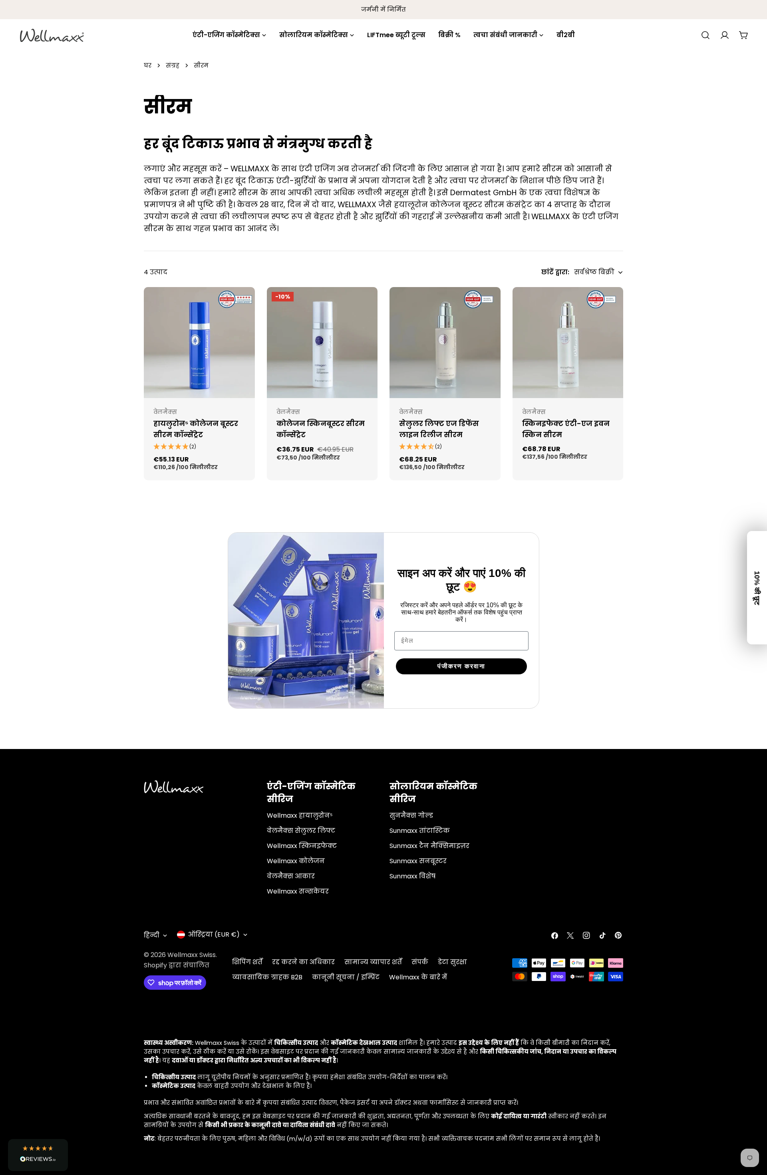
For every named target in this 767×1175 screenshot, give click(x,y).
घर (147, 65)
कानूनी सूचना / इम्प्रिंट (346, 977)
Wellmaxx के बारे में (418, 977)
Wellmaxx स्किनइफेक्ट (302, 845)
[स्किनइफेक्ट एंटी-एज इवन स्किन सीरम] (568, 342)
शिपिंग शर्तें (247, 962)
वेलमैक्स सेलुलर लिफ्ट (301, 830)
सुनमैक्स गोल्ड (411, 815)
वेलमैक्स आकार (291, 876)
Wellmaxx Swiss (191, 954)
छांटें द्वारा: (555, 272)
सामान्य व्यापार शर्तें (373, 962)
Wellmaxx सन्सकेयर (298, 891)
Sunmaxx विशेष (412, 876)
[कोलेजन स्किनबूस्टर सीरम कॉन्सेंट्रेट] (322, 342)
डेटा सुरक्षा (452, 962)
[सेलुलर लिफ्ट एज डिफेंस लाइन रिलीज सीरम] (445, 342)
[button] (38, 1155)
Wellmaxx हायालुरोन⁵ (300, 815)
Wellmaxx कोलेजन (296, 861)
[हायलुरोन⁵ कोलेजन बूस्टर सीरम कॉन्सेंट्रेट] (199, 342)
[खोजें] (705, 35)
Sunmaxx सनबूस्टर (418, 861)
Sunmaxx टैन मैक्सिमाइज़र (429, 845)
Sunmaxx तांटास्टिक (419, 830)
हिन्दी (151, 935)
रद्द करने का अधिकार (303, 962)
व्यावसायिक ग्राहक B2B (267, 977)
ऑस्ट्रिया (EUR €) (214, 934)
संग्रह (172, 65)
